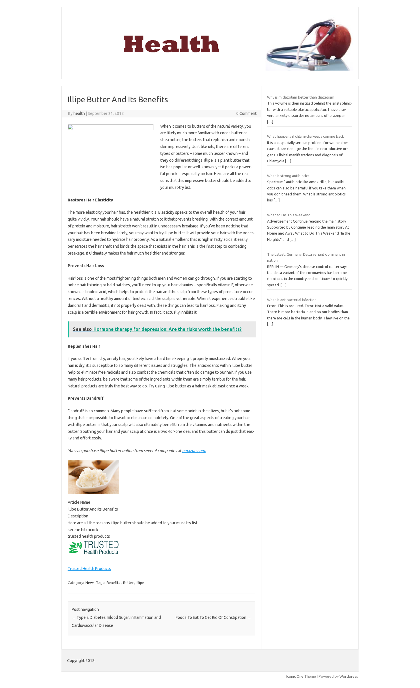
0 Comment (246, 113)
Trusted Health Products (89, 568)
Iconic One (294, 676)
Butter (128, 583)
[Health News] (210, 69)
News (90, 583)
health (79, 113)
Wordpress (348, 676)
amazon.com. (194, 450)
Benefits (113, 583)
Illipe (140, 583)
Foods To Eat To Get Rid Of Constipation (213, 617)
